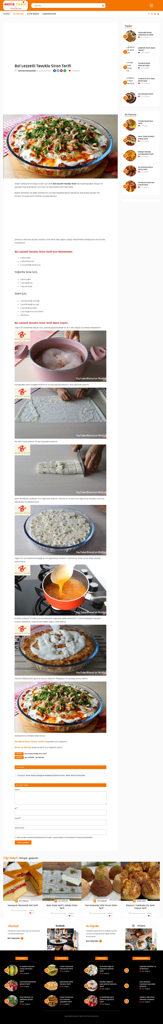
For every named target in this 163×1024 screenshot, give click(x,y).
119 (71, 916)
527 (142, 989)
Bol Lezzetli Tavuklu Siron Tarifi (36, 754)
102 (32, 913)
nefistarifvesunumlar (27, 71)
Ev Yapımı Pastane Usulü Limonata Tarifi (27, 969)
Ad (16, 808)
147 (141, 187)
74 (62, 1004)
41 (62, 971)
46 (102, 974)
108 (102, 989)
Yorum (17, 789)
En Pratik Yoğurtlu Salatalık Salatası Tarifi (107, 969)
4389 (142, 53)
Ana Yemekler (29, 757)
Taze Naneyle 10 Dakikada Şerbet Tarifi (26, 999)
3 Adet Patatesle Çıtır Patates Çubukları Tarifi (66, 999)
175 (141, 172)
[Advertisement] (60, 40)
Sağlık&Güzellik (49, 14)
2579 (142, 96)
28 (72, 71)
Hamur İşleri (141, 901)
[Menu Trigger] (151, 5)
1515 (142, 83)
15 (111, 916)
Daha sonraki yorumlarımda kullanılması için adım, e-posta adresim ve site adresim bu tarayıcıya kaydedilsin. (55, 837)
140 (141, 141)
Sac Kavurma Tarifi (145, 94)
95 (141, 126)
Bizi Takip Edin (14, 938)
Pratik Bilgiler (33, 14)
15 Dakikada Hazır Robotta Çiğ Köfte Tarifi (107, 999)
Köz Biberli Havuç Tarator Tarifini (29, 742)
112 (22, 1004)
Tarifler (6, 14)
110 (102, 1004)
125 (141, 157)
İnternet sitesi (19, 828)
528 (142, 971)
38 (62, 987)
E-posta (18, 818)
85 (22, 974)
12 (151, 916)
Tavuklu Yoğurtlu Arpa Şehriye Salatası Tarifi (108, 984)
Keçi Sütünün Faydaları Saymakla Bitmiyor (147, 984)
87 (22, 987)
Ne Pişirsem (18, 14)
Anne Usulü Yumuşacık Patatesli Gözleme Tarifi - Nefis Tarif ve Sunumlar (55, 775)
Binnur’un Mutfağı (23, 747)
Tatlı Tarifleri (24, 901)
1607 (142, 37)
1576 (142, 68)
